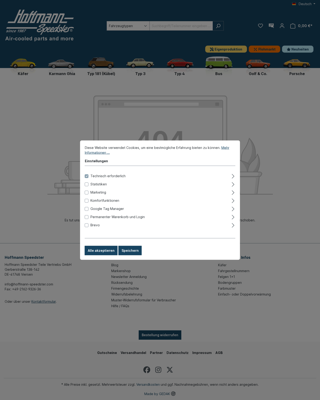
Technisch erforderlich (108, 176)
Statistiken (98, 184)
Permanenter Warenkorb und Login (117, 217)
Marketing (98, 192)
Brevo (95, 225)
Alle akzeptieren (101, 250)
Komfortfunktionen (104, 200)
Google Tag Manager (107, 208)
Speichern (130, 250)
